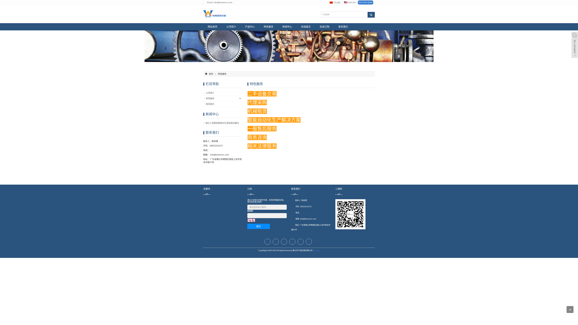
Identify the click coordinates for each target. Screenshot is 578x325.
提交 (258, 226)
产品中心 (250, 26)
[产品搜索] (371, 15)
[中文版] (335, 2)
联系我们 (343, 26)
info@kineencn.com (219, 154)
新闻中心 (287, 26)
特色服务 (268, 26)
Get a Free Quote (366, 2)
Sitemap (316, 250)
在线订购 (324, 26)
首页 (211, 74)
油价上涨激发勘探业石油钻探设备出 (222, 123)
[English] (350, 2)
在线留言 (306, 26)
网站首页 (212, 26)
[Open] (574, 45)
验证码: (250, 211)
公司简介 (231, 26)
